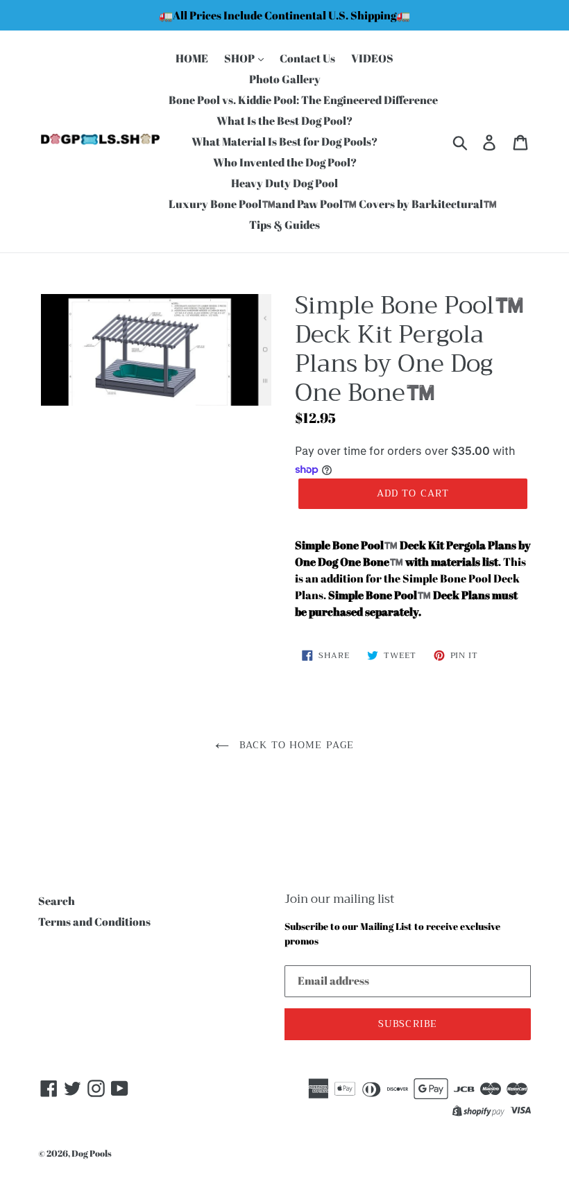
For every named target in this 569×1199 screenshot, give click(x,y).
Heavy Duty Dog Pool (284, 183)
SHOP (240, 58)
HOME (192, 58)
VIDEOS (372, 58)
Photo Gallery (285, 79)
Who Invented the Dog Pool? (285, 162)
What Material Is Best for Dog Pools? (284, 141)
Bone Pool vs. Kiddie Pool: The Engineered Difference (303, 99)
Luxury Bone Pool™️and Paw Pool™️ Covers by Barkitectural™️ (333, 204)
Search (56, 900)
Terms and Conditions (94, 921)
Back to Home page (295, 744)
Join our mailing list (339, 899)
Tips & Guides (284, 224)
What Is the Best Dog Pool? (284, 120)
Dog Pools (91, 1153)
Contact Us (307, 58)
